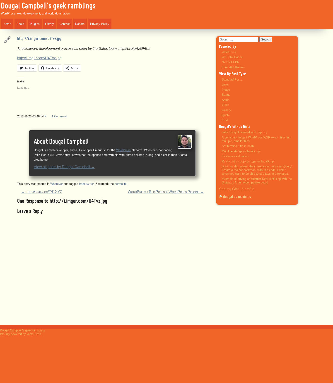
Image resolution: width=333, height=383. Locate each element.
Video (225, 105)
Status (226, 94)
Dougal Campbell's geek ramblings (48, 6)
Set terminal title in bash (238, 146)
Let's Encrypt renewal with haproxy (244, 132)
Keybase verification (235, 156)
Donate (79, 24)
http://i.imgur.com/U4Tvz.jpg (39, 39)
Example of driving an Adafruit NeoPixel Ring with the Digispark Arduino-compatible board (257, 180)
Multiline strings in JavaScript (241, 151)
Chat (225, 120)
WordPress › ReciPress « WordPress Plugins (166, 192)
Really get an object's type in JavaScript (248, 161)
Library (49, 24)
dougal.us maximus (237, 197)
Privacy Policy (99, 24)
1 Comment (59, 116)
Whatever (56, 184)
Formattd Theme (233, 67)
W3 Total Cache (232, 57)
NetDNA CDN (230, 62)
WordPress (123, 150)
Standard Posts (232, 79)
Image (226, 89)
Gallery (226, 110)
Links (225, 84)
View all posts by (64, 167)
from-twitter (86, 184)
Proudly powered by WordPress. (21, 334)
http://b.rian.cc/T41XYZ (41, 192)
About (20, 24)
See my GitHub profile (236, 189)
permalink (121, 184)
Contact (65, 24)
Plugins (35, 24)
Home (7, 24)
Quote (226, 115)
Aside (225, 100)
